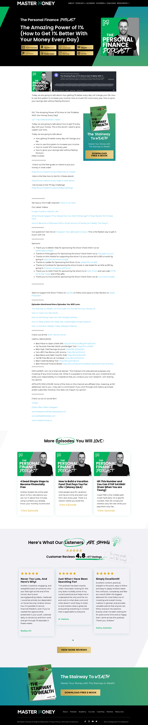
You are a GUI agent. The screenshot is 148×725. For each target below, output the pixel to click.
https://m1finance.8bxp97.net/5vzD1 (79, 343)
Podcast (80, 3)
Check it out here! (68, 203)
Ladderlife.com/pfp (88, 262)
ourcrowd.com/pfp (106, 277)
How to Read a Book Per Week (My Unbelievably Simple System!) (61, 322)
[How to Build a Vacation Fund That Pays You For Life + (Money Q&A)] (74, 475)
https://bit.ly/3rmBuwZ (69, 361)
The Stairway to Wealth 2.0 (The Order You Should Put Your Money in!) (63, 309)
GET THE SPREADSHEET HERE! (46, 120)
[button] (80, 692)
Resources (122, 3)
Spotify (70, 293)
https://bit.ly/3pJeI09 (77, 355)
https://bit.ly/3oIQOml (74, 358)
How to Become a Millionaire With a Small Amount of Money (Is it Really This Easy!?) (70, 223)
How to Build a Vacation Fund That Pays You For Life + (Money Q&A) (73, 484)
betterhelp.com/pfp (44, 251)
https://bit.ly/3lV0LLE (76, 352)
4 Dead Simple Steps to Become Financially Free (34, 484)
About (71, 3)
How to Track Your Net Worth (45, 313)
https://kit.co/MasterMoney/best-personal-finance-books (88, 364)
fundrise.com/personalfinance (57, 268)
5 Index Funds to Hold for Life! (45, 211)
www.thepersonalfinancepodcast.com (49, 412)
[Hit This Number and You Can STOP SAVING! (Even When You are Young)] (112, 475)
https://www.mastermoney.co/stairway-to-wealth (54, 172)
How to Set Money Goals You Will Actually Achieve (54, 317)
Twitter (35, 403)
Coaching (111, 3)
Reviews (110, 712)
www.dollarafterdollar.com (43, 416)
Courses (100, 3)
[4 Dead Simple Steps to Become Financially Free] (35, 475)
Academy (90, 3)
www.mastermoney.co (42, 420)
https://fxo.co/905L (85, 346)
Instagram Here (62, 232)
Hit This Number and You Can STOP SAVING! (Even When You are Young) (111, 486)
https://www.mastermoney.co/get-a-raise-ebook (53, 181)
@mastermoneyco (79, 232)
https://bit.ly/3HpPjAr (75, 349)
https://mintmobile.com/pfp (55, 259)
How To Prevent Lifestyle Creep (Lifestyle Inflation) (54, 326)
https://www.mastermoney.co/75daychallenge (52, 188)
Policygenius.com (105, 254)
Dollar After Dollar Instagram (45, 407)
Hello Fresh (92, 271)
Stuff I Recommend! (57, 335)
